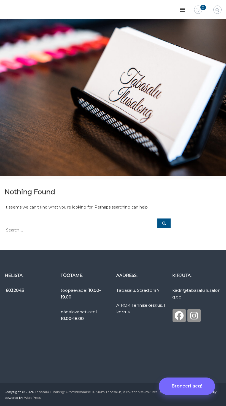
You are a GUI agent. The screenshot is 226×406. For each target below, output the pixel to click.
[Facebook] (179, 315)
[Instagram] (194, 315)
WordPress (32, 397)
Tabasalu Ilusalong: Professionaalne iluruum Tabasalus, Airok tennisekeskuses (96, 392)
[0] (198, 9)
